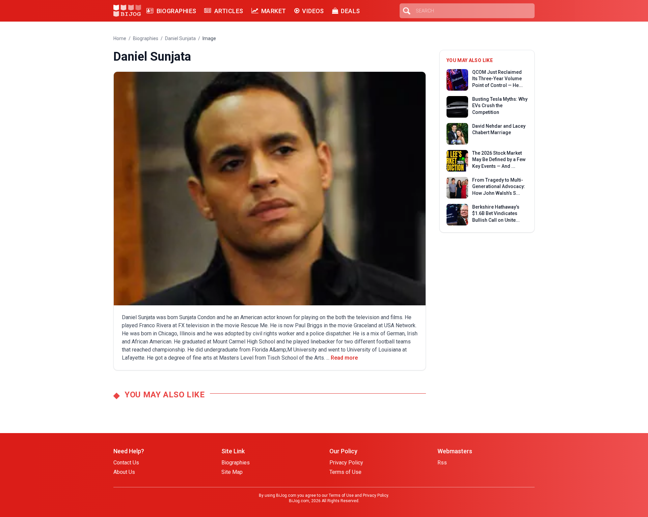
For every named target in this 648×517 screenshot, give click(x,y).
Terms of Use (345, 472)
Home (119, 38)
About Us (124, 472)
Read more (344, 358)
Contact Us (126, 462)
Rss (442, 462)
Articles (228, 10)
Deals (350, 10)
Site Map (232, 472)
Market (273, 10)
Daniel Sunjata (180, 38)
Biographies (176, 10)
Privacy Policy (346, 462)
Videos (313, 10)
